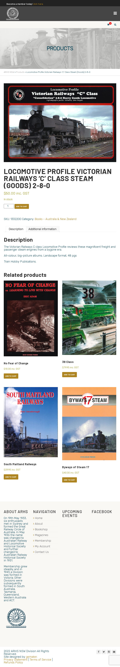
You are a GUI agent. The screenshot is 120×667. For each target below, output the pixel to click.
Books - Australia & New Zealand (55, 219)
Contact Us (42, 552)
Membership (43, 540)
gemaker (31, 657)
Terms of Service (40, 659)
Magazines (41, 535)
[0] (107, 24)
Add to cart (21, 206)
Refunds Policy (13, 662)
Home (38, 518)
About (39, 523)
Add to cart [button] (11, 376)
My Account (42, 546)
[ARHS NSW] (12, 13)
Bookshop (41, 529)
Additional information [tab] (42, 229)
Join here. (38, 4)
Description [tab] (16, 229)
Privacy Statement (16, 659)
